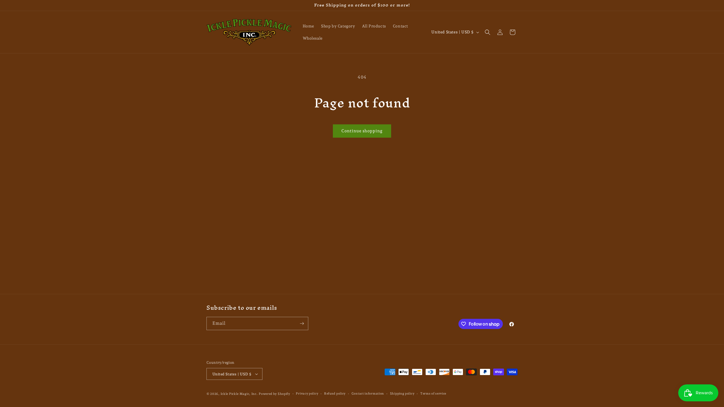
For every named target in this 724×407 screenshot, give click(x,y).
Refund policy (335, 393)
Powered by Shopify (274, 394)
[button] (487, 32)
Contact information (368, 393)
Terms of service (433, 393)
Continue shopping (362, 130)
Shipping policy (402, 393)
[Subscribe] (302, 323)
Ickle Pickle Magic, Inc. (239, 394)
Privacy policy (307, 393)
